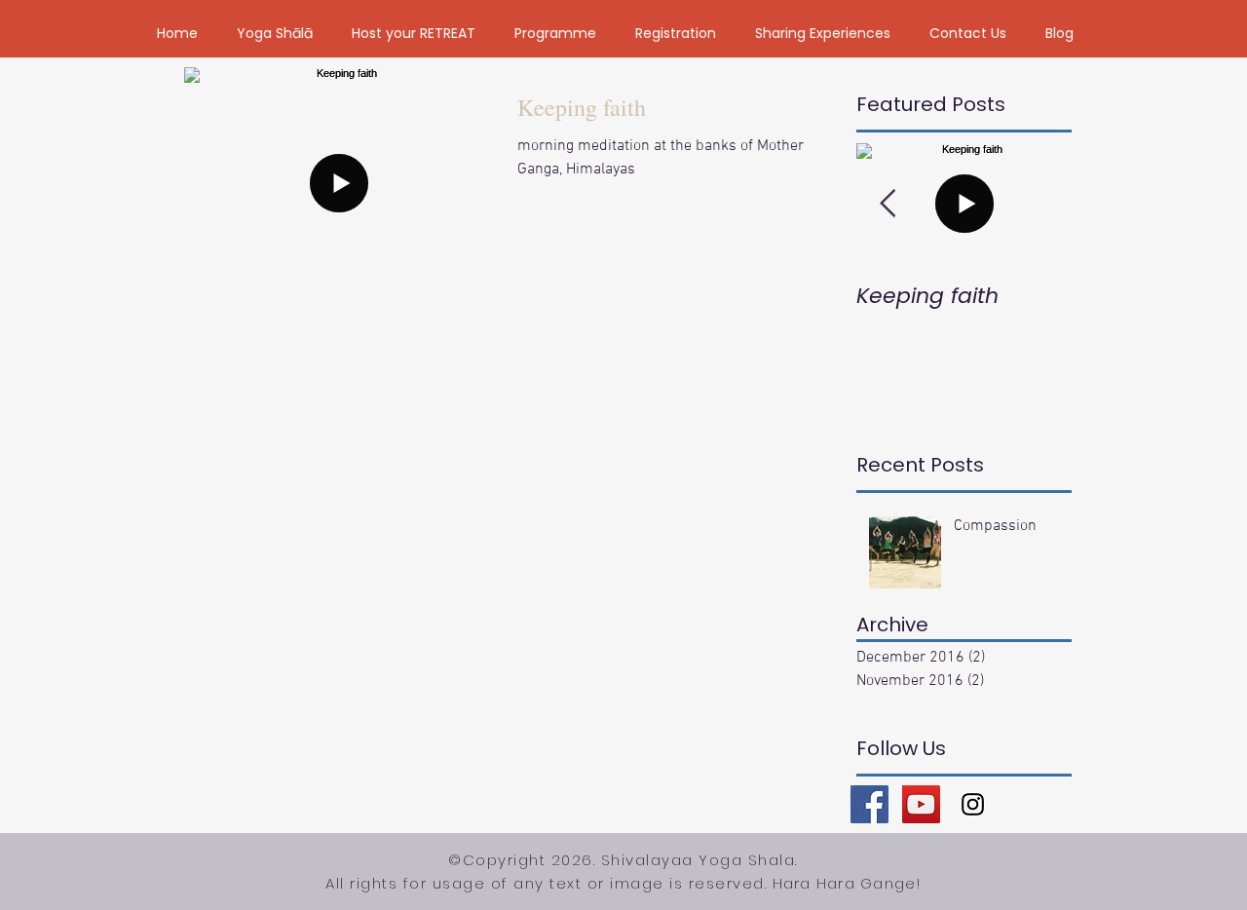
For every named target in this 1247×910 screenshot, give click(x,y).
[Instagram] (973, 804)
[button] (274, 33)
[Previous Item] (887, 204)
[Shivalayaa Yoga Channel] (921, 804)
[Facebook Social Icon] (869, 804)
